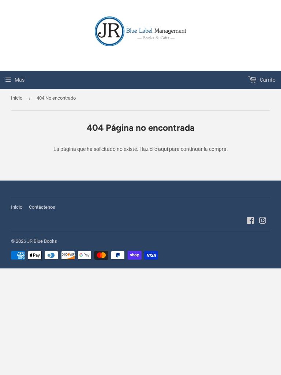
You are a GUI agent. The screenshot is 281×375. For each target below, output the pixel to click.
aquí (163, 149)
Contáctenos (42, 207)
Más (20, 80)
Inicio (16, 98)
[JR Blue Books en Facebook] (250, 221)
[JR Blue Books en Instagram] (262, 221)
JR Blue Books (42, 241)
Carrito (267, 80)
